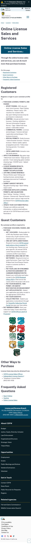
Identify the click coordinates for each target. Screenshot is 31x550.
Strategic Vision (6, 442)
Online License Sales (10, 400)
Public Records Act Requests (11, 490)
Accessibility (7, 522)
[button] (15, 50)
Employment (5, 457)
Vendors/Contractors (8, 468)
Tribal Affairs (5, 446)
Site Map (4, 530)
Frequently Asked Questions (11, 79)
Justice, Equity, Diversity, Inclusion (12, 432)
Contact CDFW (6, 483)
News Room (5, 486)
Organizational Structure (9, 439)
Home (2, 22)
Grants (3, 461)
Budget (3, 428)
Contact (28, 10)
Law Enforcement (7, 435)
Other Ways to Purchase (10, 77)
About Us (27, 8)
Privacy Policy (6, 528)
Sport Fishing (7, 396)
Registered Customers (9, 72)
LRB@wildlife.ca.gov (21, 415)
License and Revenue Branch (15, 408)
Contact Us (5, 532)
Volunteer (4, 471)
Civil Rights (5, 524)
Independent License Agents (13, 376)
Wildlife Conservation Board (15, 508)
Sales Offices (17, 412)
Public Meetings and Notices (10, 464)
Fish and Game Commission (15, 505)
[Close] (29, 1)
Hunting (6, 398)
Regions (4, 493)
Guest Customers (8, 75)
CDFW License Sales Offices (13, 374)
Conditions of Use (7, 526)
